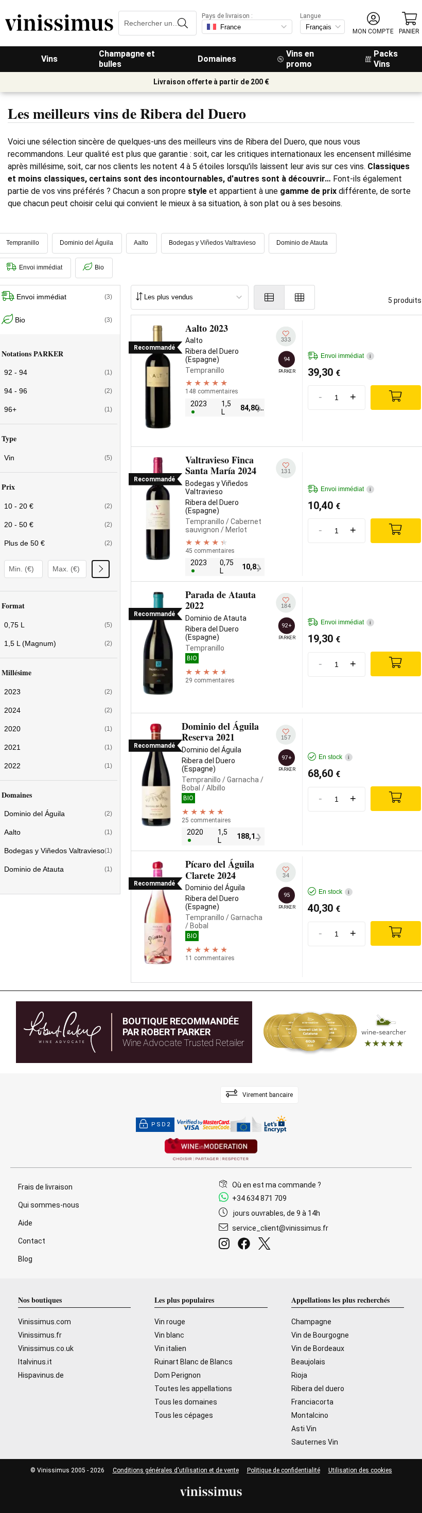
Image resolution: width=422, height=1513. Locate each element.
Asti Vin (303, 1429)
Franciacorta (312, 1402)
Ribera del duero (317, 1388)
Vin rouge (169, 1322)
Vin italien (170, 1348)
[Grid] (300, 297)
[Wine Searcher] (335, 1032)
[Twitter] (266, 1245)
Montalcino (309, 1415)
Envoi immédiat (346, 355)
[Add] (396, 397)
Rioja (299, 1375)
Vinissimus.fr (40, 1335)
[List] (269, 297)
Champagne (311, 1322)
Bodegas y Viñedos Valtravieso (212, 242)
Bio (99, 267)
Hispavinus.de (41, 1375)
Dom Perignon (177, 1375)
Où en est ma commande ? (276, 1185)
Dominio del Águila (86, 242)
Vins (49, 59)
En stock (334, 757)
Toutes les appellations (193, 1388)
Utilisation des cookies (360, 1470)
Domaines (217, 59)
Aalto (141, 242)
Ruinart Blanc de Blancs (193, 1362)
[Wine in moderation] (211, 1150)
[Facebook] (246, 1245)
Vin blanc (169, 1335)
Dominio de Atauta (302, 242)
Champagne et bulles (127, 59)
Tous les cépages (183, 1415)
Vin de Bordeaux (317, 1348)
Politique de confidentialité (283, 1470)
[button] (373, 23)
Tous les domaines (185, 1402)
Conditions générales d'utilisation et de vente (176, 1470)
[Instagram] (226, 1245)
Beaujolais (308, 1362)
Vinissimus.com (44, 1322)
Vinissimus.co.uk (46, 1348)
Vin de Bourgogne (320, 1335)
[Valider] (101, 569)
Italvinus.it (35, 1362)
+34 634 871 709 (259, 1198)
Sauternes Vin (314, 1442)
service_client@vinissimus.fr (280, 1228)
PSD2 (161, 1124)
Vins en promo (300, 59)
